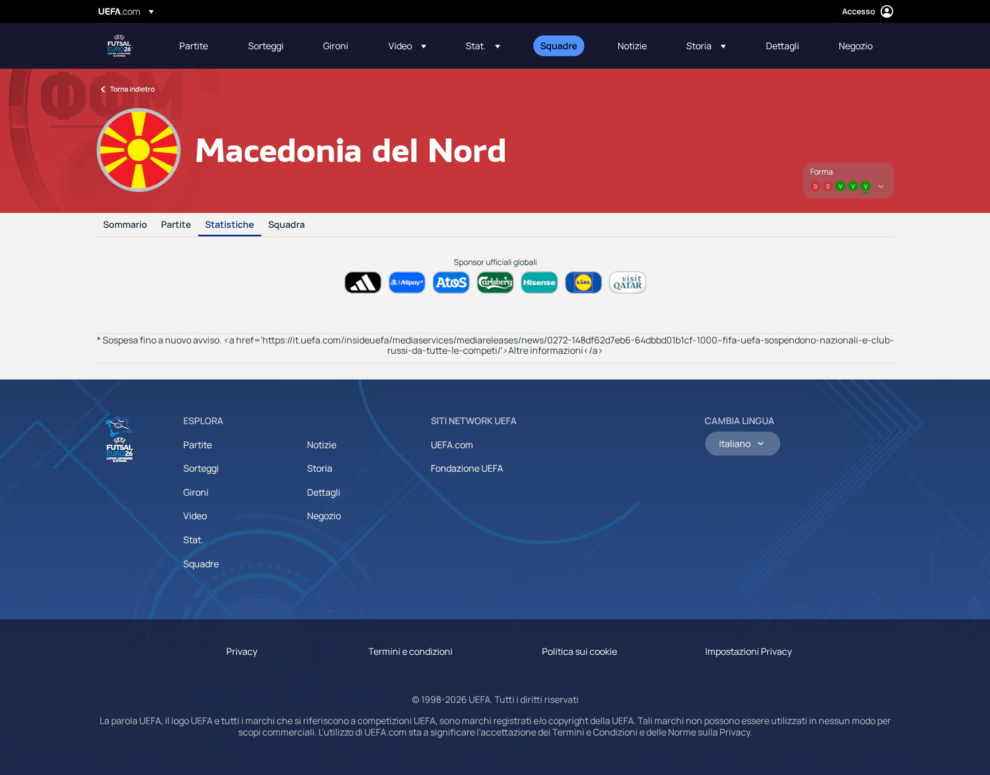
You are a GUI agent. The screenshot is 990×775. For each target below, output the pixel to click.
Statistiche (229, 225)
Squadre (201, 563)
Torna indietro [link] (132, 89)
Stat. (193, 539)
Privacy (241, 651)
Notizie (321, 444)
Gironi (196, 492)
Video (195, 515)
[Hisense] (539, 282)
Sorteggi (201, 468)
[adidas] (363, 282)
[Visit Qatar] (627, 282)
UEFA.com (452, 444)
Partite (176, 225)
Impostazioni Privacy (748, 651)
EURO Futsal (120, 46)
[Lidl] (583, 282)
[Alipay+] (407, 282)
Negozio (324, 515)
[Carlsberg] (495, 282)
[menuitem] (199, 46)
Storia (319, 468)
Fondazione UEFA (467, 468)
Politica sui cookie (579, 651)
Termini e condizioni (410, 651)
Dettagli (323, 492)
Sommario (125, 225)
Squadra (286, 225)
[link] (193, 46)
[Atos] (451, 282)
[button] (407, 46)
